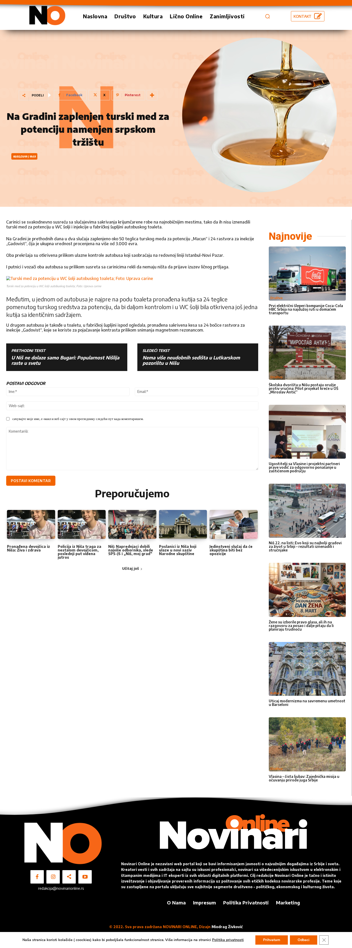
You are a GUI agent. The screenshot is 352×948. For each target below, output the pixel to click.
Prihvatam (271, 939)
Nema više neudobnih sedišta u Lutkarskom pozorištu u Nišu (191, 360)
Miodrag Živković (227, 927)
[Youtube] (85, 877)
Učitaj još (130, 568)
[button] (267, 16)
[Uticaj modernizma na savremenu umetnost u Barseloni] (307, 669)
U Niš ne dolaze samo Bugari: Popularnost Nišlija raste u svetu (65, 360)
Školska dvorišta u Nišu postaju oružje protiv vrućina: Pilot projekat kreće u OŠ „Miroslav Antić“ (303, 388)
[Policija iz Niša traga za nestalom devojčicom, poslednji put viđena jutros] (82, 524)
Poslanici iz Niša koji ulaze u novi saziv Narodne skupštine (177, 550)
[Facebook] (37, 877)
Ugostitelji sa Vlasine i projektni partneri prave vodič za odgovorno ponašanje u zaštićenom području (304, 467)
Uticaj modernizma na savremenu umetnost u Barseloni (307, 703)
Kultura (275, 693)
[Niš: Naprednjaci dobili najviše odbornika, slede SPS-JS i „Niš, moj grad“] (132, 524)
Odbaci (303, 939)
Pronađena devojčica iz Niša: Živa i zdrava (28, 548)
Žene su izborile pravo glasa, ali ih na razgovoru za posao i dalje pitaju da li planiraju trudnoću (301, 625)
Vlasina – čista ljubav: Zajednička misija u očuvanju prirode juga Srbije (304, 778)
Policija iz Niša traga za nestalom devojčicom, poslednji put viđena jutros (79, 551)
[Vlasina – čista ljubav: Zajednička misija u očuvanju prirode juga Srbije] (307, 744)
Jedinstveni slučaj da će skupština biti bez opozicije (231, 550)
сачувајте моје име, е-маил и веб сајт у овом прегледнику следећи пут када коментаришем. (78, 419)
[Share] (69, 877)
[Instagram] (53, 877)
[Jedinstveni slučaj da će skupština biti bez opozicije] (233, 524)
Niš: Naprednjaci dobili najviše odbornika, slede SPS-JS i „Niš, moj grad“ (130, 550)
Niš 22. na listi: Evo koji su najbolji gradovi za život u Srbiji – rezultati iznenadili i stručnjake (305, 546)
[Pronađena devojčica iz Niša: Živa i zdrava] (31, 524)
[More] (152, 95)
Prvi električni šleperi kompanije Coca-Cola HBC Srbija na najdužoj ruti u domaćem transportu (306, 309)
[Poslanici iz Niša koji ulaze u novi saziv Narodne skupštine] (183, 524)
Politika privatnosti (228, 939)
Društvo (276, 298)
